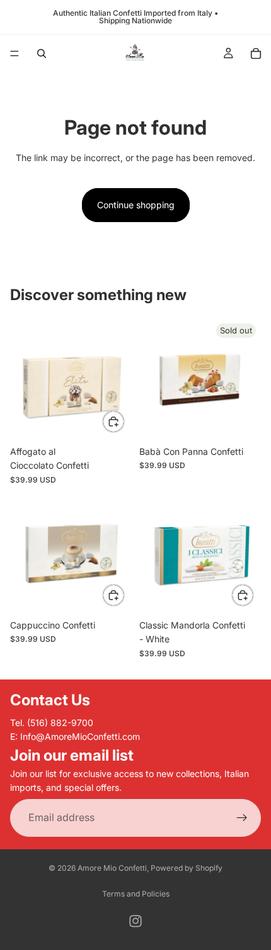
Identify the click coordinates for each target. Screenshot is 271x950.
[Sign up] (242, 817)
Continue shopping (136, 204)
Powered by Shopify (186, 868)
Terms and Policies (136, 893)
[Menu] (14, 53)
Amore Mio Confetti (112, 868)
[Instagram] (135, 921)
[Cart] (256, 53)
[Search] (41, 53)
